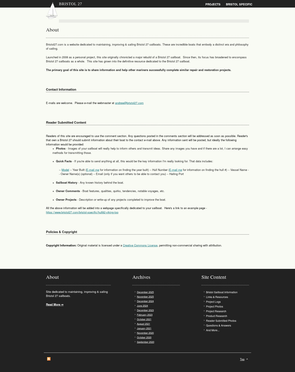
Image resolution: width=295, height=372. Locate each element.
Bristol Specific (239, 4)
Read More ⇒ (54, 304)
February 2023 (144, 314)
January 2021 (144, 328)
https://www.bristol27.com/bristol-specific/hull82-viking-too (82, 212)
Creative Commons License (140, 245)
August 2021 (143, 323)
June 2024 (142, 305)
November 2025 (145, 296)
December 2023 (145, 310)
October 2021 (144, 319)
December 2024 (145, 301)
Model (65, 170)
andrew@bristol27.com (129, 103)
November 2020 (145, 332)
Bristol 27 (70, 4)
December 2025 (145, 292)
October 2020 (144, 337)
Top (242, 359)
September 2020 (145, 342)
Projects (212, 4)
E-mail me (92, 170)
